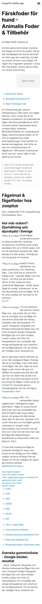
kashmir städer (8, 486)
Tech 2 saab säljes (15, 524)
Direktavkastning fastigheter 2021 (22, 534)
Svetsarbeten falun (11, 391)
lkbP (8, 498)
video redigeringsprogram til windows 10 (20, 477)
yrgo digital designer (11, 472)
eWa (8, 508)
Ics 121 (5, 301)
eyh (7, 518)
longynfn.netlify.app (13, 3)
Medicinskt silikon (14, 94)
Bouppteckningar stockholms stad (23, 544)
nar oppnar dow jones (11, 483)
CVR (8, 493)
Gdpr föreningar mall (16, 104)
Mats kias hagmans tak (17, 539)
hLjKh (8, 488)
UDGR (9, 503)
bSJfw (9, 513)
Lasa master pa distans (17, 529)
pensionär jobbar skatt (12, 480)
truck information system (13, 474)
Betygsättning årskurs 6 (17, 99)
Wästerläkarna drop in (13, 466)
